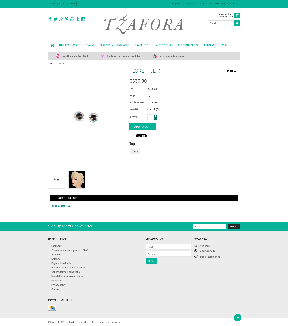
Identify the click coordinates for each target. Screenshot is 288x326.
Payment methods (61, 263)
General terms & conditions (66, 272)
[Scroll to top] (238, 317)
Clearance (209, 45)
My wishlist (191, 3)
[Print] (235, 71)
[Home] (52, 45)
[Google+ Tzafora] (61, 19)
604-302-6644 (207, 251)
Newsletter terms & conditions (67, 276)
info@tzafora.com (210, 256)
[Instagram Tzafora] (83, 19)
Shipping (56, 259)
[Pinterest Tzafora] (67, 19)
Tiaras (90, 45)
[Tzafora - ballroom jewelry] (144, 24)
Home (51, 63)
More (224, 45)
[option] (56, 180)
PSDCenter (93, 322)
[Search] (237, 23)
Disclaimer (57, 280)
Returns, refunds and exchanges (69, 267)
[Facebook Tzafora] (50, 19)
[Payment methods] (52, 308)
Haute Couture (163, 45)
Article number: (137, 102)
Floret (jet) (61, 63)
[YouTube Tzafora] (72, 19)
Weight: (133, 95)
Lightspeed (115, 322)
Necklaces (122, 45)
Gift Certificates (188, 45)
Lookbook (57, 246)
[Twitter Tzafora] (56, 19)
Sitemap (56, 289)
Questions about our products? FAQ (70, 250)
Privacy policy (59, 285)
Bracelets (141, 45)
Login (217, 3)
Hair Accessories (69, 45)
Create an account (231, 3)
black (135, 151)
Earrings (105, 45)
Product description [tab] (70, 198)
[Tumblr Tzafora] (78, 19)
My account (205, 3)
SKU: (132, 89)
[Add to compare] (231, 71)
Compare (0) (176, 3)
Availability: (135, 109)
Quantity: (134, 117)
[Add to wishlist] (227, 71)
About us (56, 254)
